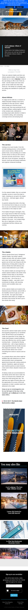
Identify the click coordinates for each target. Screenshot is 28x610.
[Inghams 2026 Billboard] (14, 12)
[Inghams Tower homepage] (14, 430)
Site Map (21, 603)
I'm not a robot (15, 590)
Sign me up (14, 595)
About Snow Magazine (7, 602)
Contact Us (7, 603)
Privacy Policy (20, 602)
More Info (19, 7)
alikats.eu (15, 393)
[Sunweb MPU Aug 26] (14, 178)
